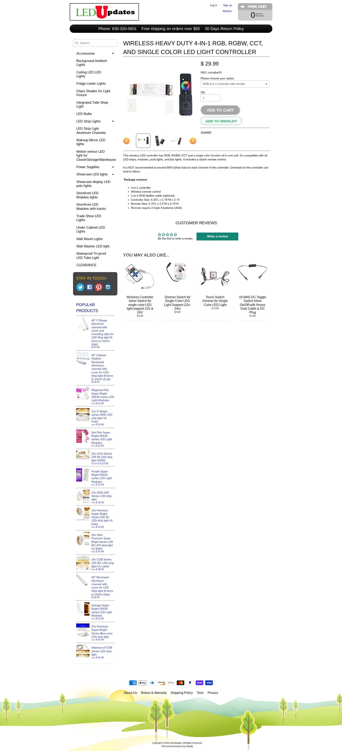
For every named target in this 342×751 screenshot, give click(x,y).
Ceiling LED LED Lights (88, 74)
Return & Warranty (154, 692)
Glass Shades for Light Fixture (93, 93)
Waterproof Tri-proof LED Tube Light (91, 255)
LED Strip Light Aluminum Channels (91, 130)
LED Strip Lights (88, 121)
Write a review (217, 236)
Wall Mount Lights (89, 239)
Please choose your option (217, 78)
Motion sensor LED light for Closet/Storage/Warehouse (96, 156)
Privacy (213, 692)
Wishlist (227, 11)
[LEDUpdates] (104, 15)
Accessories (85, 53)
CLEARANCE (86, 265)
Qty (203, 92)
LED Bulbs (84, 114)
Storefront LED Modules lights (87, 195)
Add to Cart (220, 110)
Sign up (227, 5)
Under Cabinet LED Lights (90, 229)
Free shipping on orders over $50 (171, 28)
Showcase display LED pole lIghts (93, 184)
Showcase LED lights (92, 174)
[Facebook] (89, 287)
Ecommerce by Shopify (182, 746)
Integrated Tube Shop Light (92, 104)
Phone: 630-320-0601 (117, 28)
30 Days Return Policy (224, 28)
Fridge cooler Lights (91, 83)
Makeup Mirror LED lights (90, 142)
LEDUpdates (176, 743)
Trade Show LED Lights (88, 218)
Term (200, 692)
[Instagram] (108, 287)
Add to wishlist (221, 121)
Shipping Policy (182, 692)
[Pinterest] (99, 287)
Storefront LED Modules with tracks (91, 206)
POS (164, 746)
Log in (213, 5)
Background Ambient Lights (91, 63)
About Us (130, 692)
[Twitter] (80, 287)
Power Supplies (87, 167)
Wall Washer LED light (92, 246)
